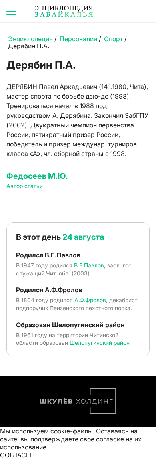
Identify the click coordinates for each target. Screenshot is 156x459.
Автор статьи (24, 185)
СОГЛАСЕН (17, 455)
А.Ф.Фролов (90, 300)
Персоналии (78, 39)
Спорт (113, 39)
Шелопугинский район (100, 342)
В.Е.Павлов (89, 265)
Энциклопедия (30, 39)
